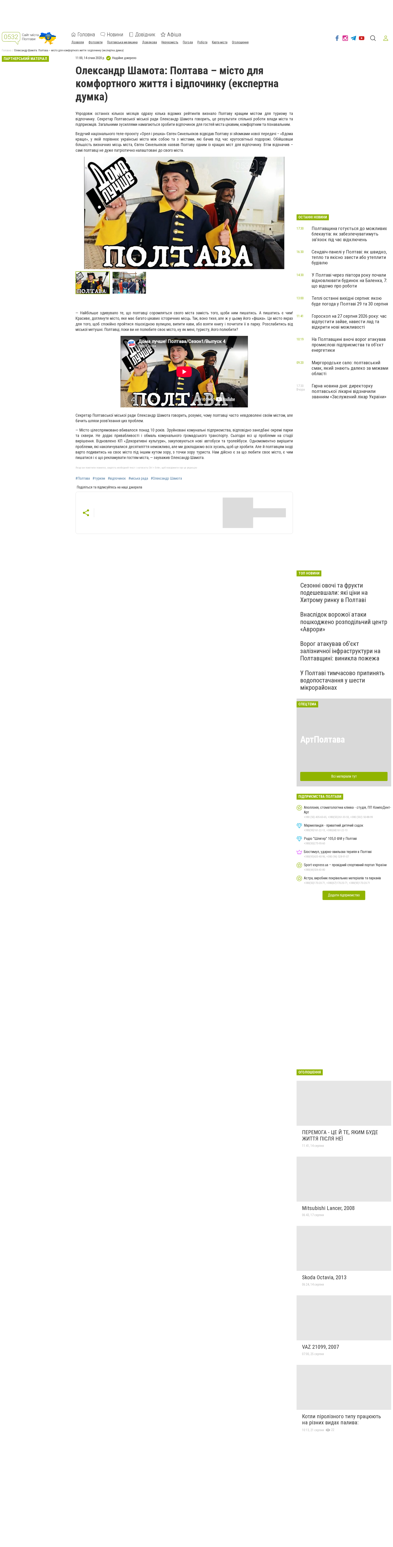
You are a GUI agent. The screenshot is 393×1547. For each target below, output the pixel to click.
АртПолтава (322, 739)
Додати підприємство (344, 895)
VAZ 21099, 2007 (320, 1347)
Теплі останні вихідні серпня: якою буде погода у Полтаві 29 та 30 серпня (350, 300)
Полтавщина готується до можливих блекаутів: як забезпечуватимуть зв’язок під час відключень (349, 234)
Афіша (174, 34)
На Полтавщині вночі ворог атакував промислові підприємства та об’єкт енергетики (349, 345)
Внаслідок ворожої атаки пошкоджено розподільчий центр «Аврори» (343, 622)
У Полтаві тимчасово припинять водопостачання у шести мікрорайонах (342, 680)
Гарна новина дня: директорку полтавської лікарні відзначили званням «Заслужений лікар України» (349, 391)
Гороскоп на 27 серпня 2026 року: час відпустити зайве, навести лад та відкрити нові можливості (349, 321)
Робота (202, 42)
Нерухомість (169, 42)
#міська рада (138, 478)
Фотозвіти (95, 42)
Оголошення (240, 42)
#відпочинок (117, 478)
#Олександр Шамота (166, 478)
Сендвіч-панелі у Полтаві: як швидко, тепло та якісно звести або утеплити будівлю (349, 257)
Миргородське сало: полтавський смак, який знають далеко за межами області (350, 368)
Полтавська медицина (122, 42)
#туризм (99, 478)
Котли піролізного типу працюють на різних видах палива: (341, 1419)
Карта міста (219, 42)
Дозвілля (77, 42)
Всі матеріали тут (344, 776)
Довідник (145, 34)
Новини (115, 34)
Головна (86, 34)
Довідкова (149, 42)
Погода (188, 42)
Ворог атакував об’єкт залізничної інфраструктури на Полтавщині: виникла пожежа (340, 651)
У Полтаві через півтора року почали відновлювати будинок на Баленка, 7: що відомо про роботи (349, 280)
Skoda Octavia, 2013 (324, 1277)
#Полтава (83, 478)
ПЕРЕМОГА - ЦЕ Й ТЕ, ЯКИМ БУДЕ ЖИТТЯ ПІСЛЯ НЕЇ (340, 1135)
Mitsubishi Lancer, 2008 (328, 1208)
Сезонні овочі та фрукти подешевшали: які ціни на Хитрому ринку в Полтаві (334, 593)
